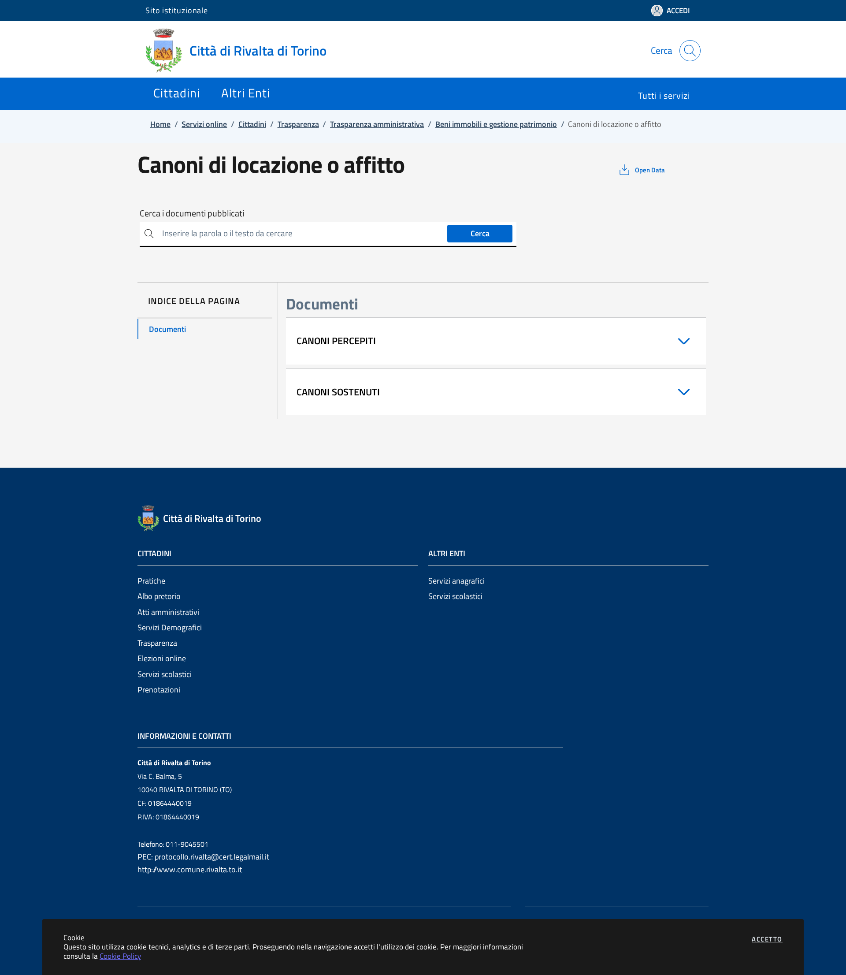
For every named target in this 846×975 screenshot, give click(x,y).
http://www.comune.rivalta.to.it (189, 869)
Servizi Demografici (169, 627)
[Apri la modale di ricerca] (690, 50)
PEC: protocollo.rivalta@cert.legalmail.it (203, 857)
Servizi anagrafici (456, 581)
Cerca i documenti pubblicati (192, 213)
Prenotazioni (158, 690)
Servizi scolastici (164, 674)
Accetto (767, 939)
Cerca (480, 233)
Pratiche (151, 581)
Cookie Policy (120, 955)
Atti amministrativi (168, 612)
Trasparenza (157, 643)
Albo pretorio (159, 596)
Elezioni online (161, 658)
